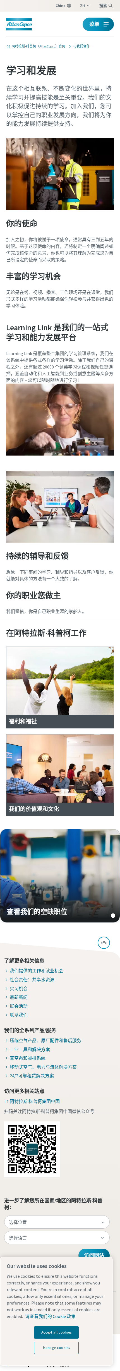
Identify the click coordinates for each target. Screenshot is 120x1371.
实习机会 (19, 988)
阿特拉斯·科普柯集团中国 (35, 1101)
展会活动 (19, 1006)
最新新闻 (19, 997)
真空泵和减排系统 (27, 1058)
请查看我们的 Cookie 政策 (50, 1316)
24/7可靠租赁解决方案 (32, 1075)
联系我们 (19, 1015)
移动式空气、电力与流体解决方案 (43, 1067)
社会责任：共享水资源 (32, 979)
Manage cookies (56, 1347)
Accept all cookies (56, 1332)
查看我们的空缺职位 (60, 875)
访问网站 (94, 1255)
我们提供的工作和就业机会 (36, 970)
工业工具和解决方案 (30, 1049)
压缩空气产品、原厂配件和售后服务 (45, 1040)
